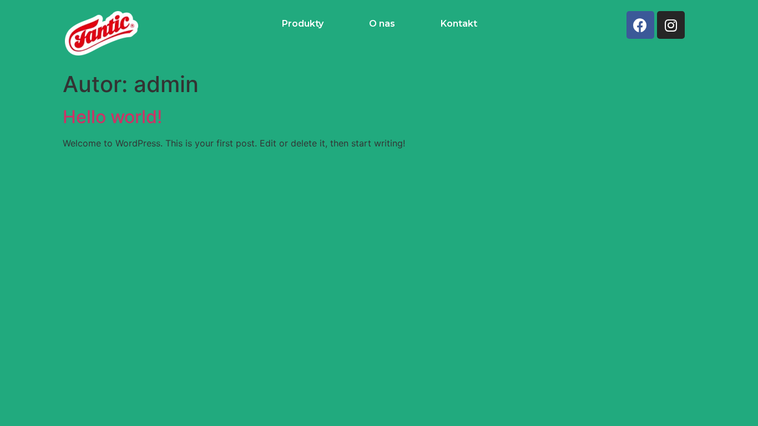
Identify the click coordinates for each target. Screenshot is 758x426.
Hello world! (112, 117)
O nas (382, 23)
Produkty (303, 23)
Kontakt (459, 23)
